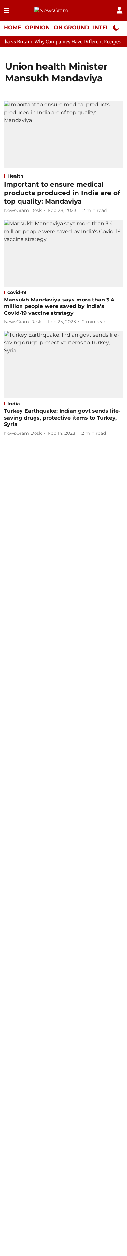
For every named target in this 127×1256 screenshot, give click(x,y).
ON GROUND (71, 27)
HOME (12, 27)
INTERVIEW (109, 27)
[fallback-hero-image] (63, 134)
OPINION (37, 27)
